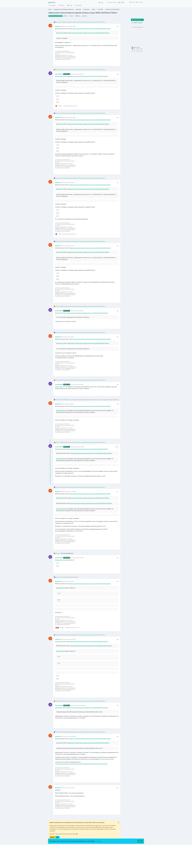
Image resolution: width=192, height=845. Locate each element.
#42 (117, 74)
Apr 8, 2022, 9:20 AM (78, 310)
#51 (117, 491)
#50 (117, 446)
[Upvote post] (112, 62)
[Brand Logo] (51, 2)
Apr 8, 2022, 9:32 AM (78, 384)
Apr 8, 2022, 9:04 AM (69, 182)
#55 (117, 705)
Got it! (140, 841)
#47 (117, 337)
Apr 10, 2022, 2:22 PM (69, 736)
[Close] (118, 822)
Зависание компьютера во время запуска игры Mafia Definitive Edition (88, 22)
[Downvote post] (117, 62)
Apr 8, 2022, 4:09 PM (69, 581)
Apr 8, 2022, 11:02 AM (79, 446)
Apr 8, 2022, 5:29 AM (78, 74)
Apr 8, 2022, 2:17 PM (78, 557)
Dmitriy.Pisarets (58, 22)
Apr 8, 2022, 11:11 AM (69, 491)
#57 (117, 787)
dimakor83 (57, 26)
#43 (117, 117)
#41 (117, 26)
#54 (117, 639)
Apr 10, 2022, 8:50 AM (79, 705)
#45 (117, 245)
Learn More (98, 841)
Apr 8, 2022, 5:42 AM (69, 117)
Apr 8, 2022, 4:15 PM (69, 639)
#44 (117, 182)
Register (52, 837)
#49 (117, 404)
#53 (117, 581)
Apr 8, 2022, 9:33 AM (69, 404)
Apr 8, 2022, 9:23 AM (69, 337)
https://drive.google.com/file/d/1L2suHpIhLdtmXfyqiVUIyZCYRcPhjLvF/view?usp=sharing (82, 764)
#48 (117, 384)
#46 (117, 310)
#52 (117, 557)
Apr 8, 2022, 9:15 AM (69, 245)
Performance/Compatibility (56, 16)
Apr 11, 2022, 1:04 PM (69, 787)
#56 (117, 736)
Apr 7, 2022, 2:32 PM (69, 26)
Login (57, 837)
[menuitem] (101, 2)
